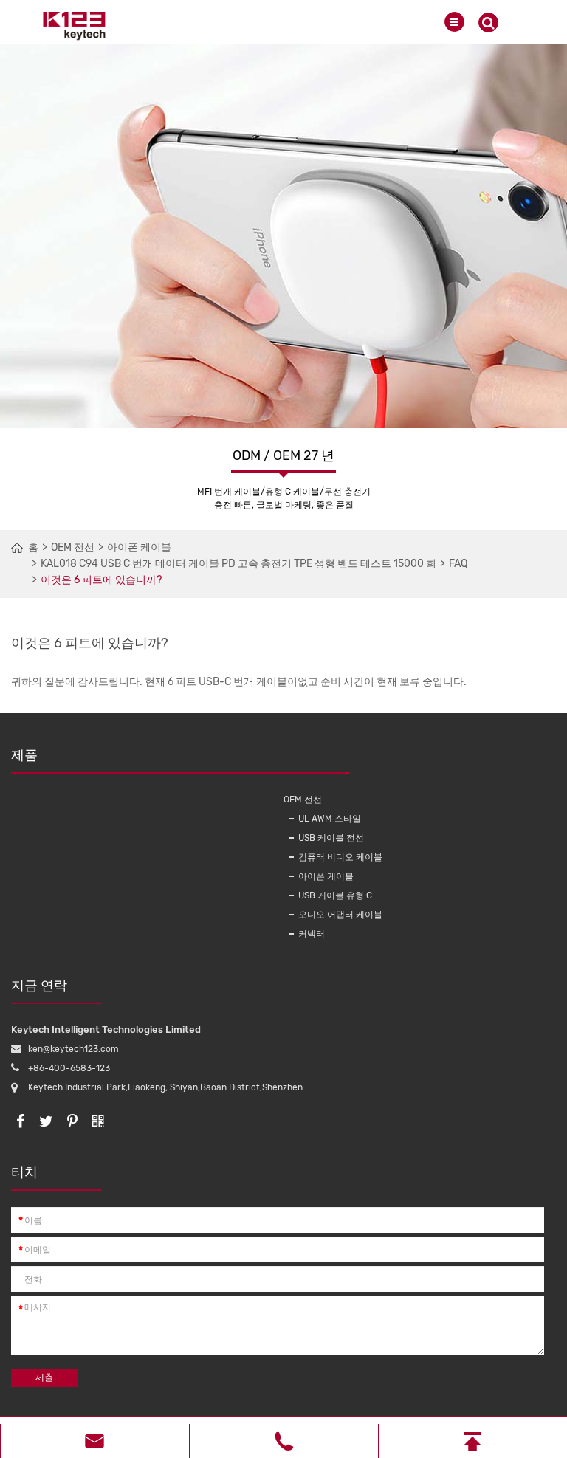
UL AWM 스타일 (329, 819)
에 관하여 (312, 755)
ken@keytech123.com (73, 1049)
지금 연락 (39, 985)
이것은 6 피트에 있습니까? (101, 580)
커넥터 (311, 934)
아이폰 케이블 (139, 547)
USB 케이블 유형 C (335, 895)
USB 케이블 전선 (331, 838)
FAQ (458, 563)
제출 (44, 1377)
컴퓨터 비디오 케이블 (340, 857)
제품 (24, 755)
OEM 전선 (72, 547)
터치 (24, 1172)
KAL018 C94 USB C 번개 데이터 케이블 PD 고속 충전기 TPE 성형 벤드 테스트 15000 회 (238, 563)
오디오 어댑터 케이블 (340, 914)
